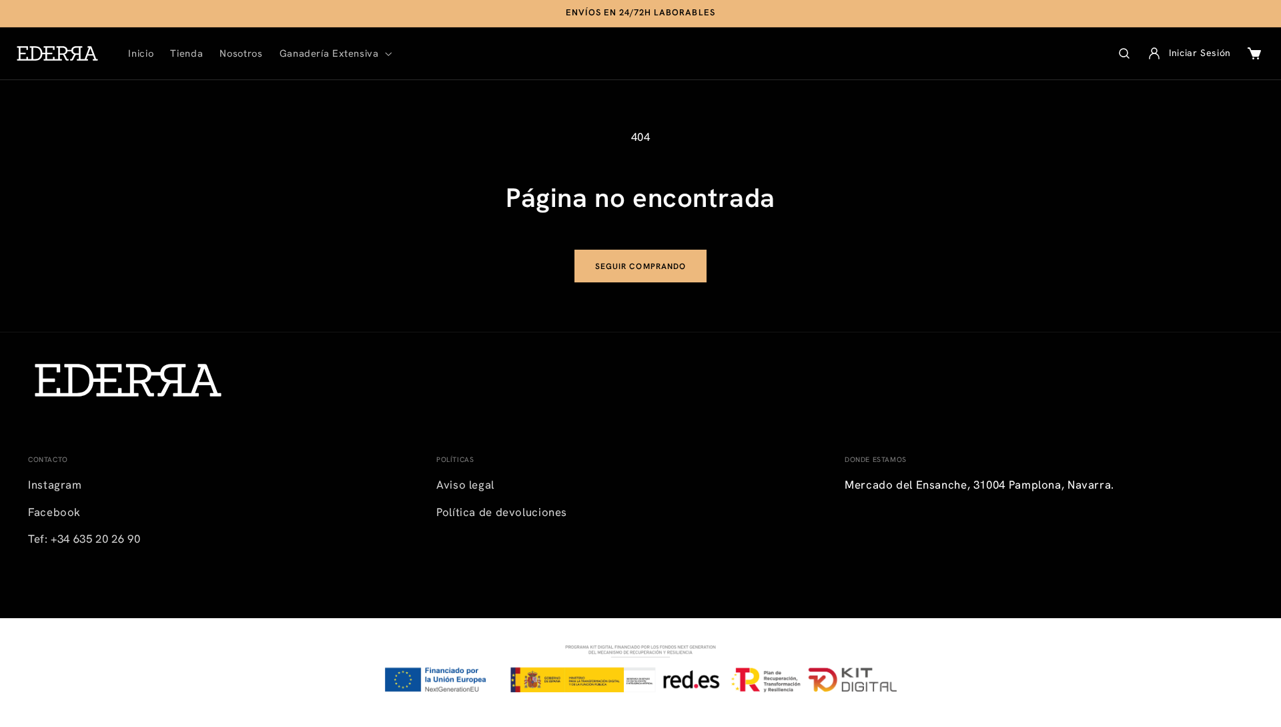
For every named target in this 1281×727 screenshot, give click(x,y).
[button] (334, 53)
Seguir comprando (640, 266)
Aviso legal (465, 484)
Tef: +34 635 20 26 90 (84, 538)
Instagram (55, 484)
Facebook (54, 512)
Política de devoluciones (501, 512)
